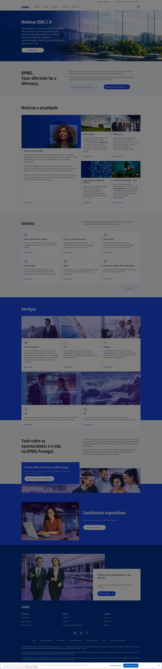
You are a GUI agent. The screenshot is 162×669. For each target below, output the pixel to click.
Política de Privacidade (31, 667)
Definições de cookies (116, 665)
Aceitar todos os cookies (130, 665)
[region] (81, 665)
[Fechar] (159, 665)
